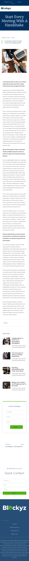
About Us (14, 534)
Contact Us (14, 530)
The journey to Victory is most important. (17, 354)
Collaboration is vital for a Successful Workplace (17, 340)
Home (14, 524)
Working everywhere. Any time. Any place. (18, 369)
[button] (27, 8)
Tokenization (14, 527)
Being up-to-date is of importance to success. (19, 384)
